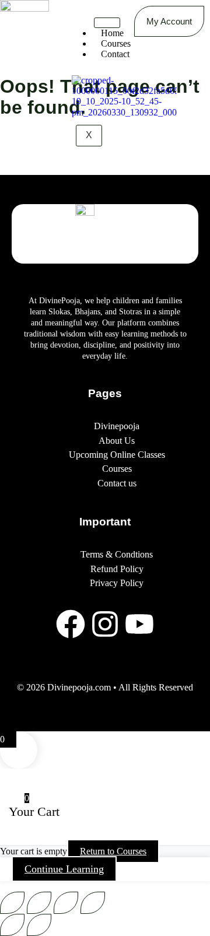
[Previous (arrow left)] (12, 925)
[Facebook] (70, 624)
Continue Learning (64, 869)
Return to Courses (113, 851)
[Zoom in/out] (12, 903)
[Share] (66, 903)
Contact (115, 54)
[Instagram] (105, 624)
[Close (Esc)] (92, 903)
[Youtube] (139, 624)
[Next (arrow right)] (39, 925)
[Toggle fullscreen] (39, 903)
